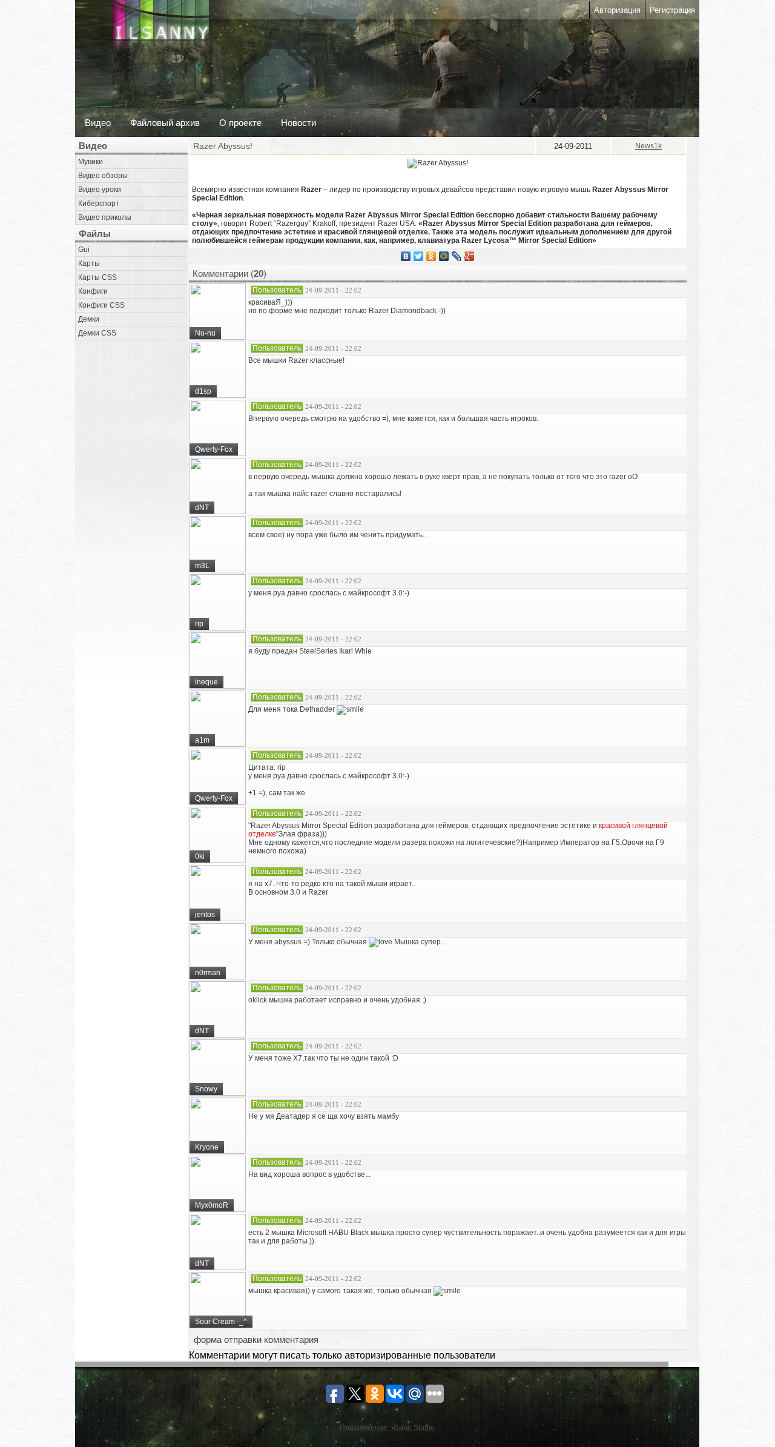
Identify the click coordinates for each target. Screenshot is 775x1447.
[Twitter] (418, 256)
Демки (88, 319)
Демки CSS (97, 333)
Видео (98, 123)
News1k (648, 146)
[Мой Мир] (444, 256)
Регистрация (672, 10)
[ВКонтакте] (406, 256)
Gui (84, 249)
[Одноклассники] (431, 256)
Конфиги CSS (101, 305)
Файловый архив (165, 123)
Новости (298, 123)
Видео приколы (104, 217)
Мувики (90, 161)
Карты (89, 263)
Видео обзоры (103, 175)
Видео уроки (99, 189)
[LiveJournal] (456, 256)
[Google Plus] (469, 256)
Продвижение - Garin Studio (387, 1427)
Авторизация (617, 10)
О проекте (240, 123)
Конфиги (93, 291)
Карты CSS (97, 277)
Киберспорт (98, 203)
